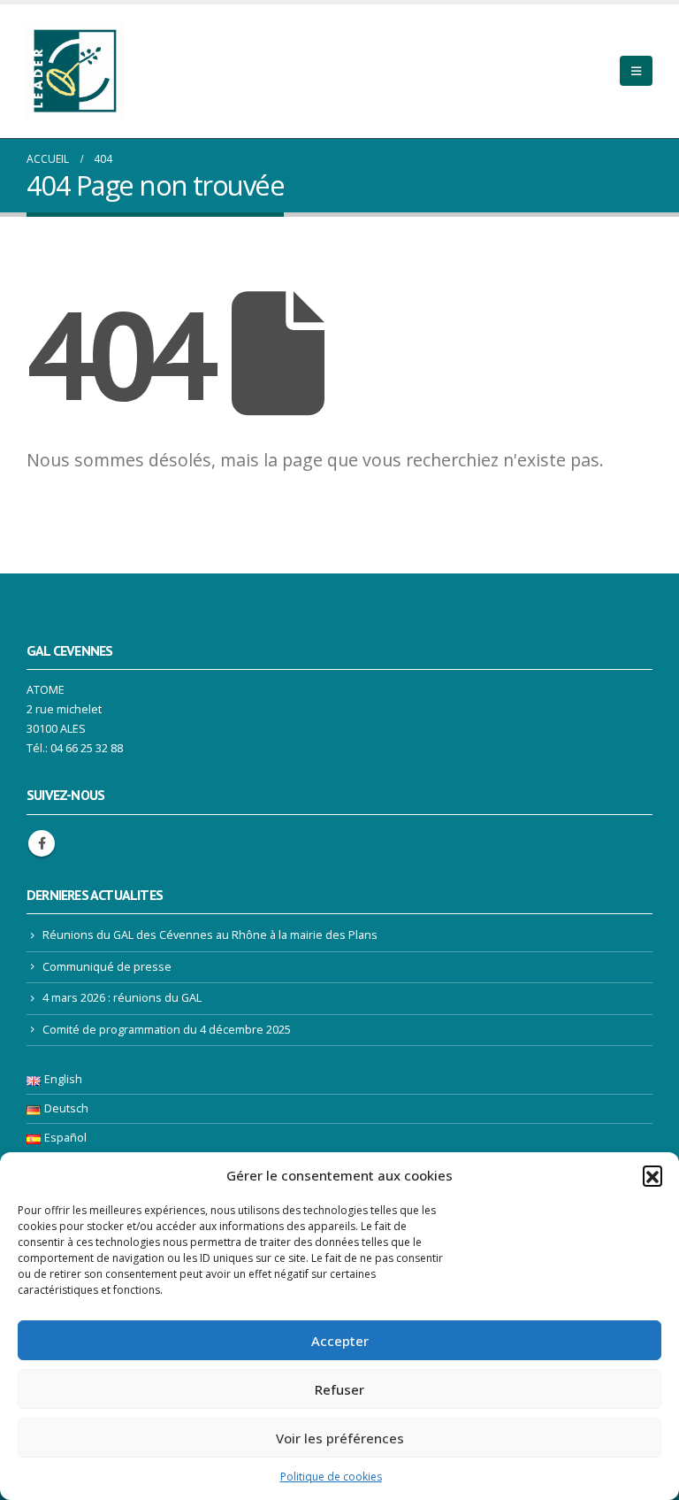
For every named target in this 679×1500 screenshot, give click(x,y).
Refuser (339, 1389)
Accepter (340, 1341)
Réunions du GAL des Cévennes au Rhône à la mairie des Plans (210, 934)
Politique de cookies (331, 1476)
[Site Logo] (75, 71)
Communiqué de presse (107, 966)
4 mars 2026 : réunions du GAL (122, 997)
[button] (652, 1175)
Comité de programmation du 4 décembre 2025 (166, 1029)
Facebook (41, 843)
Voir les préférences (340, 1438)
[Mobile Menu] (636, 71)
